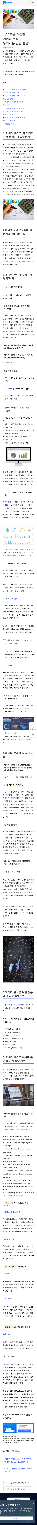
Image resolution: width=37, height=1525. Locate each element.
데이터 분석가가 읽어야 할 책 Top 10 (16, 1129)
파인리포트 (7, 502)
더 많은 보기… (10, 124)
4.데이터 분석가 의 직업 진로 (15, 108)
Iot (26, 1373)
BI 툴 (10, 665)
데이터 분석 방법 (14, 1004)
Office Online (10, 1212)
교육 (19, 1212)
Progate (6, 1273)
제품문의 (18, 1499)
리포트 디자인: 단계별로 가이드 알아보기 (18, 1469)
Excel (9, 388)
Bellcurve (6, 1334)
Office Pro (9, 1239)
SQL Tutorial (7, 1298)
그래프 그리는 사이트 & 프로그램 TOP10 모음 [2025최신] (18, 1460)
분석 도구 (24, 157)
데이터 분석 (13, 598)
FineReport (7, 1364)
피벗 (6, 443)
